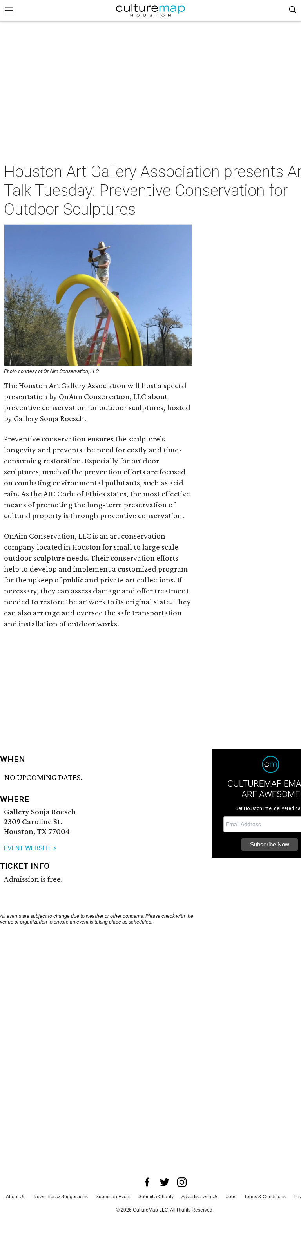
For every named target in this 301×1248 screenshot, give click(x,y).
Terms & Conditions (265, 1196)
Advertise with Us (199, 1196)
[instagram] (182, 1182)
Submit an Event (113, 1196)
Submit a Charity (156, 1196)
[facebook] (147, 1182)
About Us (15, 1196)
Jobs (231, 1196)
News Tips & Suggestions (60, 1196)
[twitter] (164, 1182)
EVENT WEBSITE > (30, 848)
